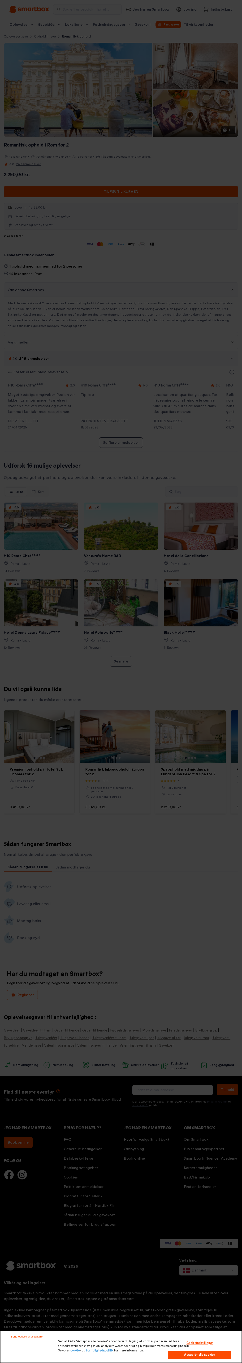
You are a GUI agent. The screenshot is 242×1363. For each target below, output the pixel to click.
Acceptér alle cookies (199, 1355)
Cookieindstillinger (199, 1343)
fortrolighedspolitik (99, 1350)
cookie (75, 1350)
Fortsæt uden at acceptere (27, 1336)
